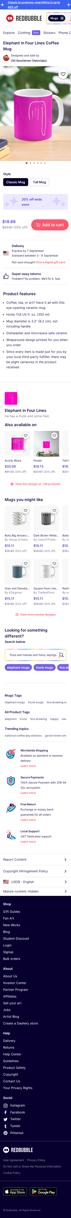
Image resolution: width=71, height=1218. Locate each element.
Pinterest (16, 1133)
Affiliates (9, 996)
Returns (8, 1047)
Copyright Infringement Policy (25, 871)
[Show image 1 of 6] (27, 163)
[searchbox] (35, 655)
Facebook (17, 1112)
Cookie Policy (12, 1172)
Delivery (9, 1041)
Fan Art (8, 918)
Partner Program (15, 990)
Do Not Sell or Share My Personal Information (32, 1166)
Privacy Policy (36, 1160)
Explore (9, 33)
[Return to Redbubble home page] (24, 18)
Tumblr (15, 1126)
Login (7, 945)
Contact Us (11, 1081)
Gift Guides (11, 912)
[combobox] (66, 18)
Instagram (17, 1105)
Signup (8, 952)
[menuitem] (9, 32)
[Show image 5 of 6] (41, 163)
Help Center (12, 1054)
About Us (10, 976)
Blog (6, 932)
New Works (11, 925)
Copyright (10, 1074)
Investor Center (14, 983)
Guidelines (11, 1061)
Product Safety (14, 1068)
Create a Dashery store (20, 1023)
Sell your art (12, 1003)
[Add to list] (63, 74)
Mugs (9, 695)
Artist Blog (11, 1017)
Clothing (28, 33)
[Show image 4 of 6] (37, 163)
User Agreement (13, 1160)
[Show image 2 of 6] (30, 163)
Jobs (6, 1010)
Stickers (49, 33)
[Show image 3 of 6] (34, 163)
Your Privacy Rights (17, 1088)
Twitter (15, 1119)
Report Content (14, 859)
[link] (18, 667)
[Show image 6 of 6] (44, 163)
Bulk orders (11, 959)
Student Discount (16, 938)
